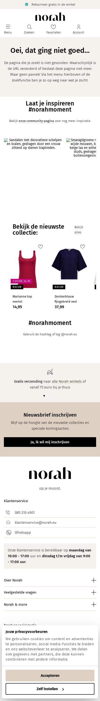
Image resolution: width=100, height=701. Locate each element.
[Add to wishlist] (40, 246)
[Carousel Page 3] (52, 395)
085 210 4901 (25, 512)
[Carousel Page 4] (56, 395)
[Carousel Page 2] (48, 395)
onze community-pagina (36, 121)
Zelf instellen (47, 689)
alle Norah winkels (67, 381)
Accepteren (50, 675)
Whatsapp (23, 532)
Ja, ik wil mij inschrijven (50, 442)
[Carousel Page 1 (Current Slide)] (44, 395)
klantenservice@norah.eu (36, 522)
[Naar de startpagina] (50, 16)
